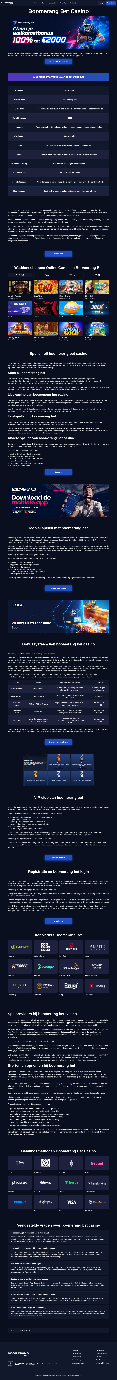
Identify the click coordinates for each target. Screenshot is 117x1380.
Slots (95, 275)
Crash (70, 275)
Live (44, 275)
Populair (18, 275)
